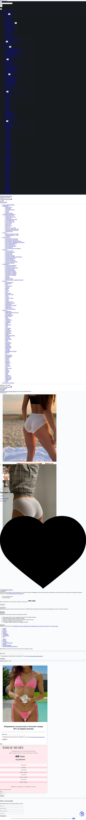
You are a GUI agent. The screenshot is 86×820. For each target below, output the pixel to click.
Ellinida (7, 358)
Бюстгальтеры (9, 221)
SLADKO (7, 336)
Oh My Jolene (8, 333)
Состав (2, 604)
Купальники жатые (9, 269)
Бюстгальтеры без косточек (11, 238)
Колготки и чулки (9, 294)
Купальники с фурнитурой (11, 267)
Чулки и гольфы (9, 213)
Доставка (3, 607)
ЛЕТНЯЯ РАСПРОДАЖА (6, 196)
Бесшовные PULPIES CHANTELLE (13, 256)
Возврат (4, 644)
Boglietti (7, 372)
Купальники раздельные (11, 265)
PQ (6, 353)
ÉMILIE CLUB (8, 307)
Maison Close (8, 376)
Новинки (5, 630)
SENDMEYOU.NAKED (10, 351)
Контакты (5, 633)
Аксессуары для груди (11, 230)
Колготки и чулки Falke (12, 229)
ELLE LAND (8, 342)
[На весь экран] (1, 793)
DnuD (6, 373)
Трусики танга (8, 253)
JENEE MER (8, 347)
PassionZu (7, 329)
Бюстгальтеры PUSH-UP (11, 243)
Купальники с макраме (10, 275)
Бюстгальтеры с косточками (11, 240)
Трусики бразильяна (10, 252)
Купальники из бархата (10, 271)
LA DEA (7, 341)
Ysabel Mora (8, 379)
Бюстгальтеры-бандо (10, 244)
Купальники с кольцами (10, 272)
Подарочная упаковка (10, 309)
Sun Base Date (8, 355)
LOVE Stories (9, 220)
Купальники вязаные (10, 270)
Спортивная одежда (10, 209)
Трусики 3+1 (8, 236)
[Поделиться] (3, 793)
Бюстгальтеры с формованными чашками (14, 242)
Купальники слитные (10, 266)
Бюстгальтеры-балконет (10, 246)
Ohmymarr (7, 332)
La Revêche (7, 365)
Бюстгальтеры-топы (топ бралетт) (13, 248)
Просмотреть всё (9, 282)
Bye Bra (7, 380)
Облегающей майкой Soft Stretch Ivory (15, 593)
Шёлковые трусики (9, 263)
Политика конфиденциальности (10, 646)
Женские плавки (9, 278)
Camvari (7, 364)
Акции (4, 232)
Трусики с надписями (10, 260)
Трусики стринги (9, 250)
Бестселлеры (8, 283)
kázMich (7, 334)
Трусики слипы (8, 254)
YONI (6, 326)
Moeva (6, 369)
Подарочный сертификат (8, 382)
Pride (6, 340)
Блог (4, 636)
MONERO (7, 344)
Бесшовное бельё (27, 626)
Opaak (6, 374)
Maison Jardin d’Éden (10, 335)
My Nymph (7, 357)
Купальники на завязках (10, 273)
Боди (7, 226)
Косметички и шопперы (10, 305)
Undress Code (8, 368)
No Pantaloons (8, 330)
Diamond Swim (8, 356)
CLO (6, 327)
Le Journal (7, 321)
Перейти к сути (3, 0)
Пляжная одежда (10, 217)
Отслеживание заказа (7, 642)
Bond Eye (7, 363)
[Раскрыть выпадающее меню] (9, 206)
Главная (4, 628)
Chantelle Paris (8, 319)
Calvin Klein (8, 322)
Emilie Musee (8, 311)
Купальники (8, 208)
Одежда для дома (10, 227)
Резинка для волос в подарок (12, 233)
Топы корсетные (9, 247)
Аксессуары (8, 306)
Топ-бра (7, 276)
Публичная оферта (7, 645)
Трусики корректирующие (11, 261)
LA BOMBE (8, 328)
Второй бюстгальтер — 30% (11, 235)
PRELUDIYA (8, 316)
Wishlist (4, 639)
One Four (7, 370)
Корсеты (7, 212)
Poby (6, 367)
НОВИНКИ (5, 206)
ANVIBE (7, 350)
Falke (6, 381)
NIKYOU (7, 349)
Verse (6, 317)
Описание (3, 591)
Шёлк (6, 284)
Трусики (8, 223)
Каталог (4, 281)
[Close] (1, 744)
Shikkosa (7, 318)
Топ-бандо (7, 277)
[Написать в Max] (82, 814)
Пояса (8, 224)
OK (73, 818)
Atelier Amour (8, 378)
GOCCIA (7, 359)
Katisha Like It (8, 339)
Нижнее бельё (8, 207)
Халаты (7, 300)
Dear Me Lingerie (9, 315)
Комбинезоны (8, 304)
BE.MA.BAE (8, 346)
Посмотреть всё (9, 231)
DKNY (7, 323)
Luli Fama (7, 345)
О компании (5, 634)
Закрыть (2, 795)
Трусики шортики (9, 259)
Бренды (4, 310)
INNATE (7, 352)
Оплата (2, 613)
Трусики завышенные (10, 258)
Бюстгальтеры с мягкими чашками (13, 241)
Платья (7, 299)
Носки (6, 295)
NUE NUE (7, 338)
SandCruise (7, 362)
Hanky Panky (8, 324)
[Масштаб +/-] (0, 793)
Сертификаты (6, 635)
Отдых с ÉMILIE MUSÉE (8, 204)
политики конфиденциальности (35, 656)
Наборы (7, 288)
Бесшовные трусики (10, 255)
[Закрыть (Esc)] (4, 793)
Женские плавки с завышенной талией (14, 279)
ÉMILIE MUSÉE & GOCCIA (12, 312)
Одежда (7, 210)
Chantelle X (7, 375)
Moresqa (7, 361)
